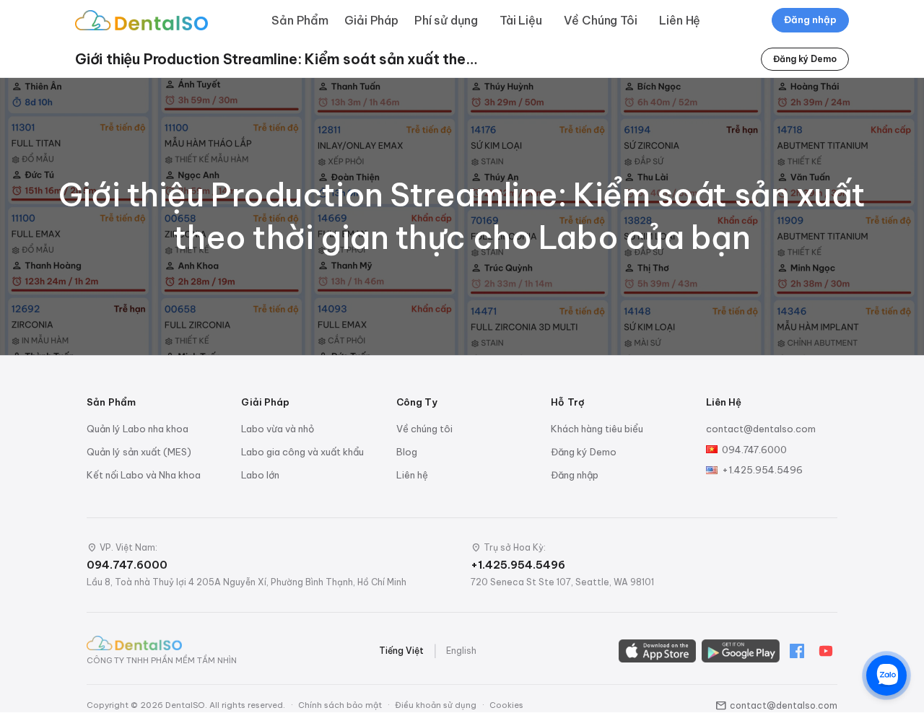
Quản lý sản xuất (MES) (139, 452)
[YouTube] (825, 650)
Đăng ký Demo (805, 58)
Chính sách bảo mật (340, 705)
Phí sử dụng (446, 20)
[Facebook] (796, 650)
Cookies (506, 705)
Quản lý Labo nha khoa (137, 428)
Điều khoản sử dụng (435, 705)
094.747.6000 (754, 449)
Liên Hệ (679, 20)
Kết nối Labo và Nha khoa (144, 475)
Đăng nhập (810, 19)
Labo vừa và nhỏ (277, 428)
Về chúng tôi (424, 428)
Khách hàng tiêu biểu (597, 428)
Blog (406, 452)
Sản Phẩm (299, 20)
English (461, 650)
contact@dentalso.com (761, 428)
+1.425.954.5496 (762, 470)
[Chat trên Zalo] (886, 675)
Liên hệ (412, 475)
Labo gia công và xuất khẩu (302, 452)
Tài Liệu (521, 20)
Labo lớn (260, 475)
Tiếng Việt (401, 650)
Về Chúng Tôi (600, 20)
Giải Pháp (371, 20)
